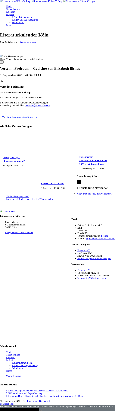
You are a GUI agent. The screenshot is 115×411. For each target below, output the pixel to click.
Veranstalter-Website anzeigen (91, 278)
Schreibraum (18, 368)
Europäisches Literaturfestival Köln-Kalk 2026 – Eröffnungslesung (93, 160)
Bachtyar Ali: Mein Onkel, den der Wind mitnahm (29, 199)
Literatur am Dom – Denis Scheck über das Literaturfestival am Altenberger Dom (44, 396)
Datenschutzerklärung (28, 409)
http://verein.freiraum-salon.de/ (100, 238)
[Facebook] (1, 283)
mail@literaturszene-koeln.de (19, 232)
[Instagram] (5, 283)
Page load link (6, 403)
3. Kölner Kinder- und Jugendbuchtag (24, 393)
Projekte (10, 360)
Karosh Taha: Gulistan (52, 183)
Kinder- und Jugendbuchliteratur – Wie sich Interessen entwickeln (37, 390)
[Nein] (40, 410)
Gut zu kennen (13, 354)
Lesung (104, 236)
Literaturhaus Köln (27, 42)
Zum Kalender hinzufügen (20, 116)
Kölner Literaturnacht (22, 363)
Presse (9, 371)
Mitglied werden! (14, 376)
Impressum (32, 401)
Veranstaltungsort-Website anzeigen (94, 258)
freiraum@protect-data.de (37, 105)
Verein (9, 352)
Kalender (10, 357)
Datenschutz (45, 401)
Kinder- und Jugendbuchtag (25, 365)
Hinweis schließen (9, 409)
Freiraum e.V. (83, 250)
